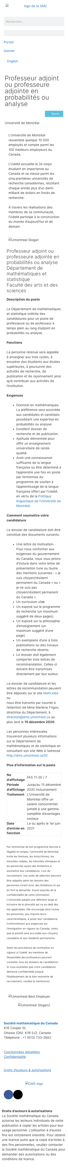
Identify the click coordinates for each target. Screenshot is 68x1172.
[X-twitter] (18, 1094)
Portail (9, 42)
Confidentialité (15, 1057)
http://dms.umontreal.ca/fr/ (27, 755)
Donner (9, 51)
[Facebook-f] (8, 1094)
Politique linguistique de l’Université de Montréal (38, 501)
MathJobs (50, 693)
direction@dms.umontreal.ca (28, 717)
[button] (34, 33)
